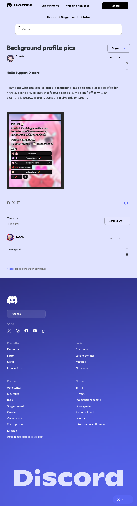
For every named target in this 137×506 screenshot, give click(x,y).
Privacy (80, 393)
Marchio (81, 361)
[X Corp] (13, 202)
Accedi (10, 269)
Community (14, 418)
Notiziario (82, 368)
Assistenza (14, 387)
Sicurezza (13, 393)
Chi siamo (82, 349)
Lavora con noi (85, 355)
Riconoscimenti (85, 412)
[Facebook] (8, 202)
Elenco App (14, 368)
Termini (80, 387)
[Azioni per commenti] (127, 254)
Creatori (12, 412)
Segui (115, 48)
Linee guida (83, 406)
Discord (52, 17)
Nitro (86, 17)
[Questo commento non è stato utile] (127, 248)
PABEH (20, 237)
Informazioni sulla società (92, 424)
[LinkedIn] (18, 202)
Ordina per (116, 220)
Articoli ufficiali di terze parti (25, 436)
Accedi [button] (115, 5)
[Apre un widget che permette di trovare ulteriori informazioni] (123, 499)
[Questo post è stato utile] (127, 58)
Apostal (20, 56)
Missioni (12, 430)
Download (14, 349)
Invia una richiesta (77, 5)
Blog (10, 400)
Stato (10, 361)
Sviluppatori (15, 424)
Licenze (80, 418)
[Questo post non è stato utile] (127, 69)
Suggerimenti (50, 5)
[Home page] (19, 6)
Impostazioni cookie (88, 400)
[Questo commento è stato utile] (127, 237)
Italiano (17, 313)
